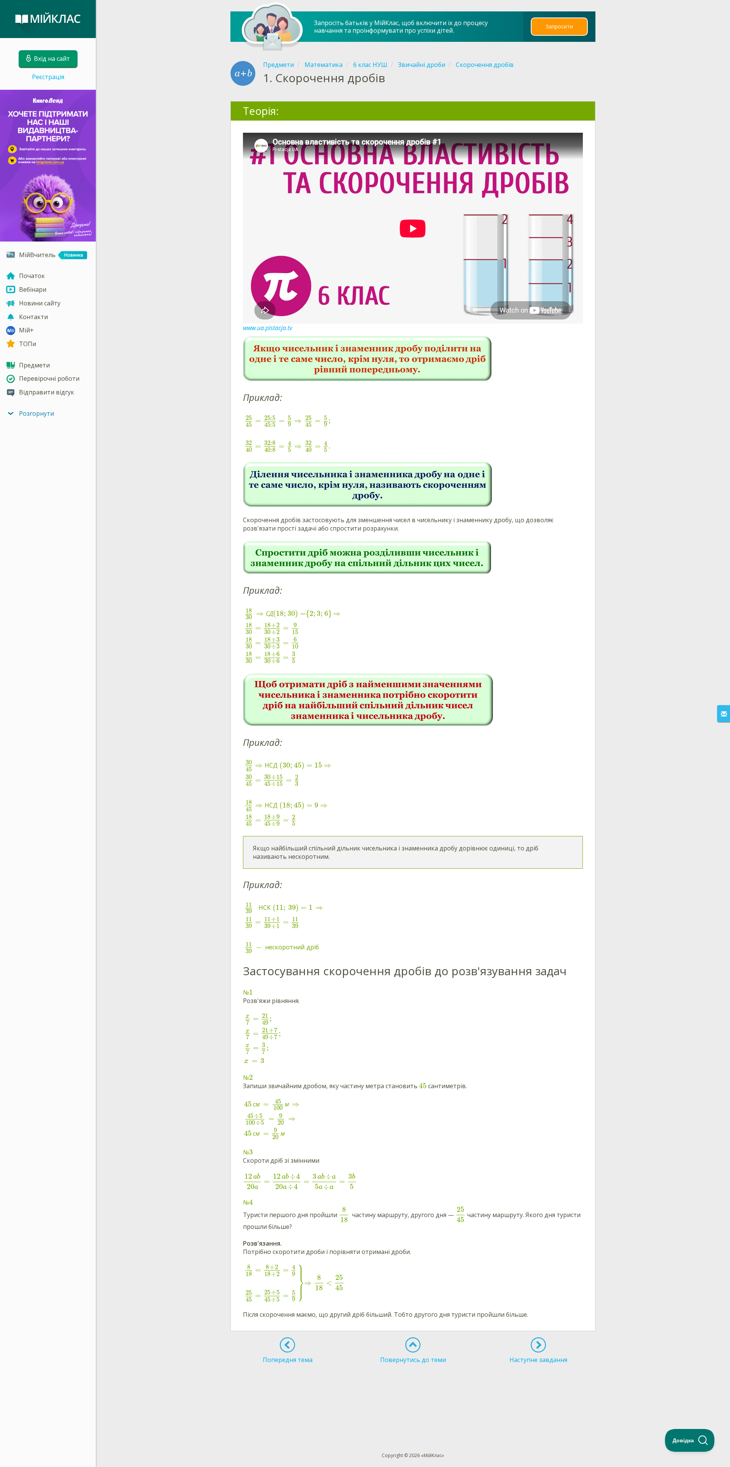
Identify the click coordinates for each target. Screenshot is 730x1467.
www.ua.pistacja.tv (267, 328)
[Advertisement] (413, 1394)
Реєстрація (48, 77)
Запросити (559, 26)
